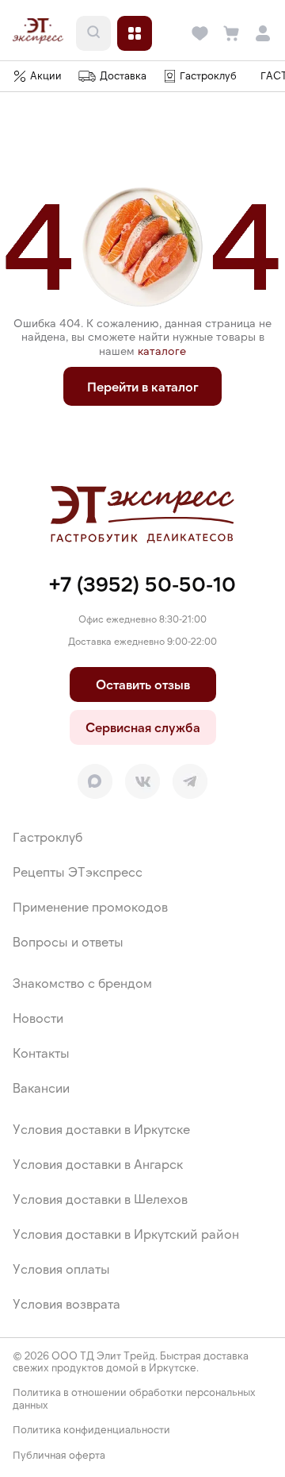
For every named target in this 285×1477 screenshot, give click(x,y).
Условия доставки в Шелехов (100, 1198)
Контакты (41, 1052)
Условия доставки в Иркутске (101, 1128)
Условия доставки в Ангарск (98, 1163)
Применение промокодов (90, 906)
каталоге (162, 350)
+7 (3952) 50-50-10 (142, 583)
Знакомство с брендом (82, 982)
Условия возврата (66, 1303)
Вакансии (41, 1087)
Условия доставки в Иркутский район (126, 1233)
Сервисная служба (143, 727)
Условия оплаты (61, 1268)
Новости (38, 1017)
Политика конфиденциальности (91, 1430)
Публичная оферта (59, 1455)
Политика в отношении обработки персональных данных (134, 1398)
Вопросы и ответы (68, 941)
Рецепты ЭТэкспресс (77, 871)
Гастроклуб (47, 836)
